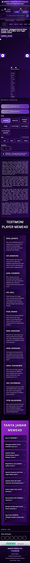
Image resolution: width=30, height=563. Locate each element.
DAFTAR (25, 12)
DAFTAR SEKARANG (15, 111)
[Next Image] (27, 55)
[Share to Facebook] (7, 537)
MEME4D (4, 161)
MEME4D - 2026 (5, 529)
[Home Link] (8, 11)
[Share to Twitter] (3, 537)
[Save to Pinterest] (16, 537)
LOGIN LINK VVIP (15, 106)
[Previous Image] (3, 55)
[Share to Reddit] (20, 537)
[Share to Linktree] (11, 537)
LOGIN (16, 12)
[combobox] (13, 15)
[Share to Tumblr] (24, 537)
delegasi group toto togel (8, 170)
